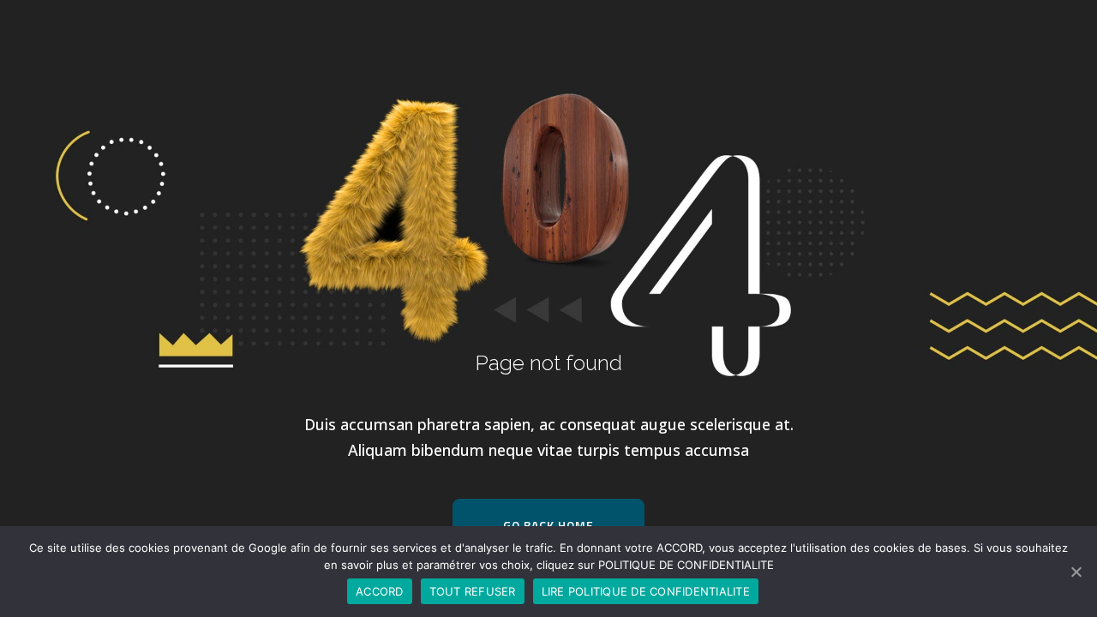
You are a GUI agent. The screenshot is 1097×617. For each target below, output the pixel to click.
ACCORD (380, 591)
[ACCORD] (1075, 571)
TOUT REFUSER (472, 591)
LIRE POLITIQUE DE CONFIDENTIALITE (646, 591)
